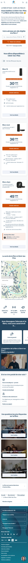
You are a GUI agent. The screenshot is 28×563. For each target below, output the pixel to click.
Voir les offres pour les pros (13, 61)
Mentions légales (5, 544)
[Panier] (22, 2)
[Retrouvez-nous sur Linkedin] (14, 534)
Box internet (11, 495)
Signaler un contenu (6, 557)
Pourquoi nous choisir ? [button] (9, 523)
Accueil (3, 495)
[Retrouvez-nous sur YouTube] (8, 534)
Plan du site (4, 553)
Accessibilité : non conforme (8, 555)
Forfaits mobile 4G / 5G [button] (8, 510)
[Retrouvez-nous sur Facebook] (2, 534)
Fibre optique (21, 495)
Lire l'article (14, 435)
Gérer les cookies (5, 549)
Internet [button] (4, 519)
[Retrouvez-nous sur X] (5, 534)
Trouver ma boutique (8, 389)
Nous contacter (5, 551)
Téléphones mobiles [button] (8, 514)
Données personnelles (6, 546)
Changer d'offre (17, 45)
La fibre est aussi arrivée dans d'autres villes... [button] (10, 486)
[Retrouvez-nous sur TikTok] (17, 534)
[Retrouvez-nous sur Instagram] (11, 534)
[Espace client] (26, 2)
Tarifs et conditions (5, 559)
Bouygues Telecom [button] (7, 528)
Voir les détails (14, 115)
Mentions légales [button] (7, 501)
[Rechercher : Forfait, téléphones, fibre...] (4, 2)
